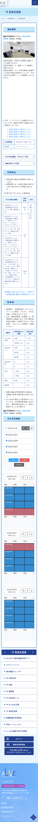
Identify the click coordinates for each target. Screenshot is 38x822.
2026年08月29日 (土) (12, 534)
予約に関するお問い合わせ (19, 751)
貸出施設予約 (11, 18)
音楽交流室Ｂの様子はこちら (20, 132)
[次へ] (28, 428)
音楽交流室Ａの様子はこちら (20, 129)
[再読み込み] (31, 428)
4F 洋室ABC (11, 678)
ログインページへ (13, 665)
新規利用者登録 (19, 745)
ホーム (3, 18)
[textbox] (13, 428)
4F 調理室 (10, 691)
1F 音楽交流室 (21, 18)
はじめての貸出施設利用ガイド (18, 658)
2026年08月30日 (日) (12, 591)
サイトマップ (6, 816)
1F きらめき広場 (12, 705)
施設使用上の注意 (12, 163)
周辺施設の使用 (7, 807)
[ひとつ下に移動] (31, 478)
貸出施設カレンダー (14, 671)
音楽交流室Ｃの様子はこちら (20, 134)
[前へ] (24, 428)
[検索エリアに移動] (23, 478)
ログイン (19, 739)
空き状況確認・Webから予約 (16, 157)
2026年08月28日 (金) (12, 477)
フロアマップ (23, 146)
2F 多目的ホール (12, 698)
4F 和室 (9, 685)
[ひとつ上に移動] (28, 478)
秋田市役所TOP (7, 812)
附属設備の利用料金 (14, 718)
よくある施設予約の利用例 (16, 731)
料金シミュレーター (14, 724)
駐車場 (4, 803)
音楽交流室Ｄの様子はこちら (20, 137)
